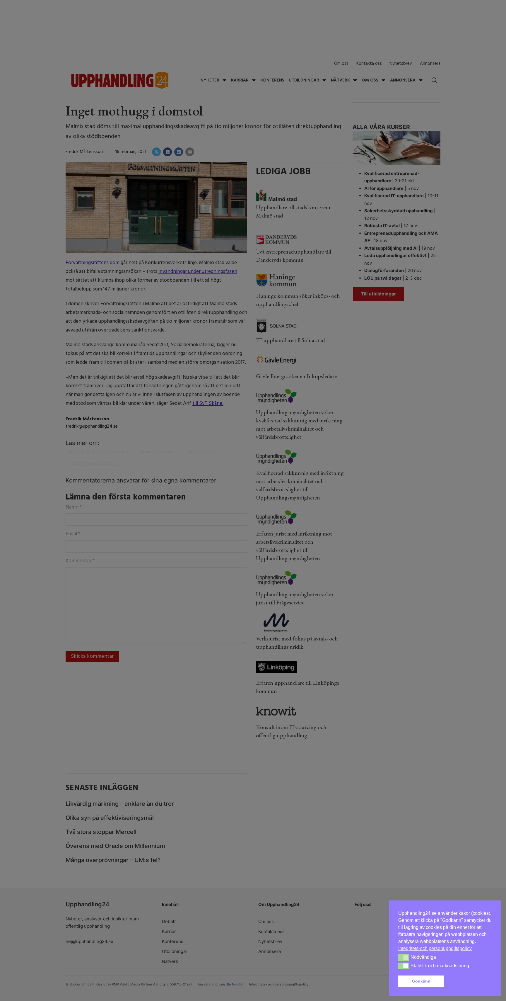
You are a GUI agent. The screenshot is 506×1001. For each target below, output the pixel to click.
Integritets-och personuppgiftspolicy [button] (435, 948)
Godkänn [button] (421, 981)
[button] (469, 981)
